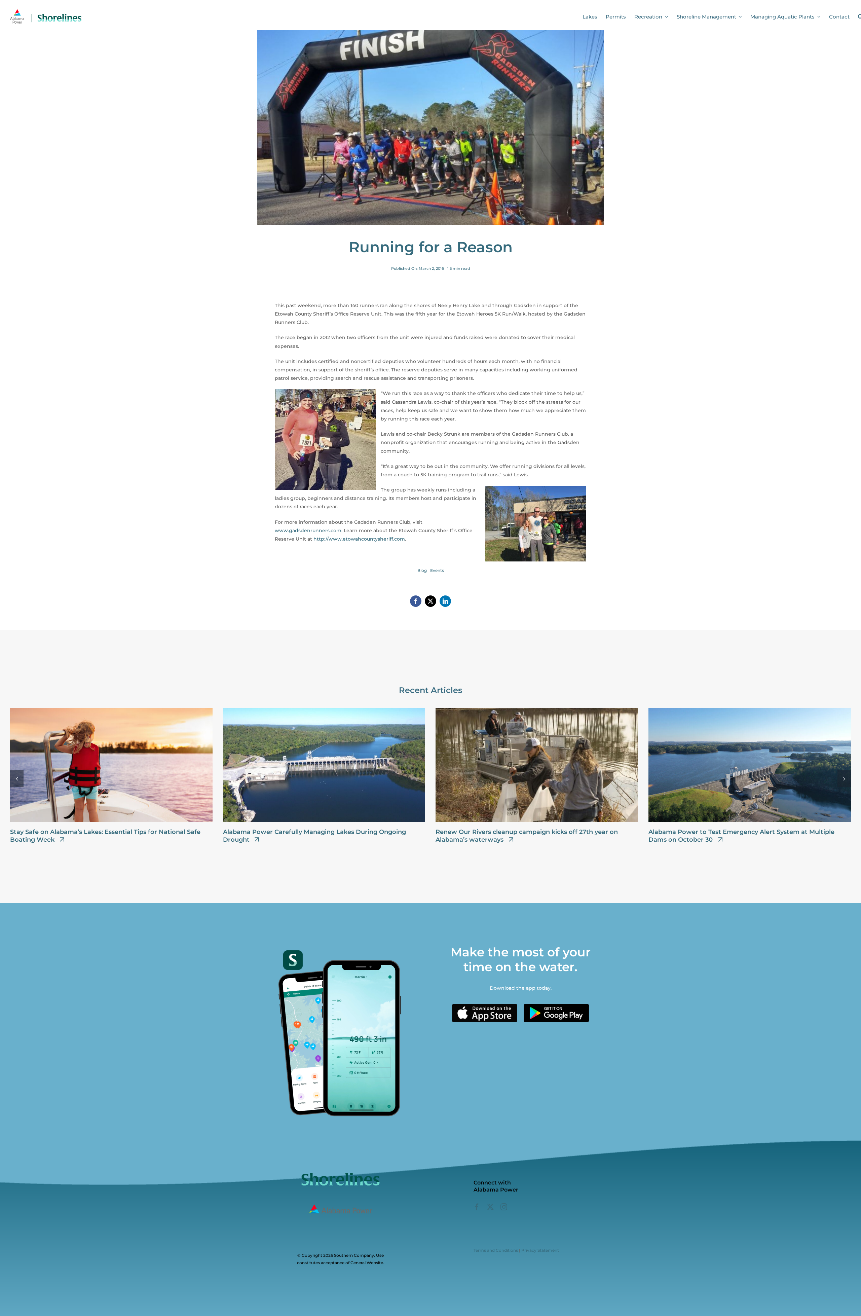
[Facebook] (415, 601)
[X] (430, 601)
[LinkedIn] (445, 601)
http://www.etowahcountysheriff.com (359, 539)
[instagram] (503, 1207)
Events (437, 570)
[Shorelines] (45, 11)
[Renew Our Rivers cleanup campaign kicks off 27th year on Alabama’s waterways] (537, 711)
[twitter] (490, 1207)
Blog (422, 570)
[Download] (484, 1006)
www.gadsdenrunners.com (308, 530)
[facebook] (477, 1207)
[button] (17, 778)
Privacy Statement (540, 1250)
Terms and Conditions (496, 1250)
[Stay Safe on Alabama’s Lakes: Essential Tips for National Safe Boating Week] (111, 711)
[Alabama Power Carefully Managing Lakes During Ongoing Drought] (324, 711)
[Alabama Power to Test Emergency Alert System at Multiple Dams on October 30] (749, 711)
